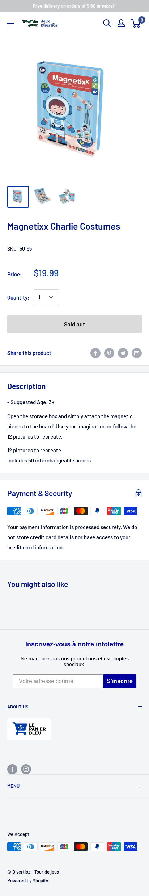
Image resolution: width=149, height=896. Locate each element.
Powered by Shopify (27, 880)
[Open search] (107, 23)
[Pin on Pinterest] (109, 352)
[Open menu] (10, 23)
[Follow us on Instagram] (26, 768)
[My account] (121, 23)
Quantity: (18, 297)
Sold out (74, 324)
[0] (135, 23)
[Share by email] (137, 352)
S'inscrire (120, 681)
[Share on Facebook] (95, 352)
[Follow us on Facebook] (12, 768)
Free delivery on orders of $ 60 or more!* (74, 6)
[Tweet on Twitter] (123, 352)
